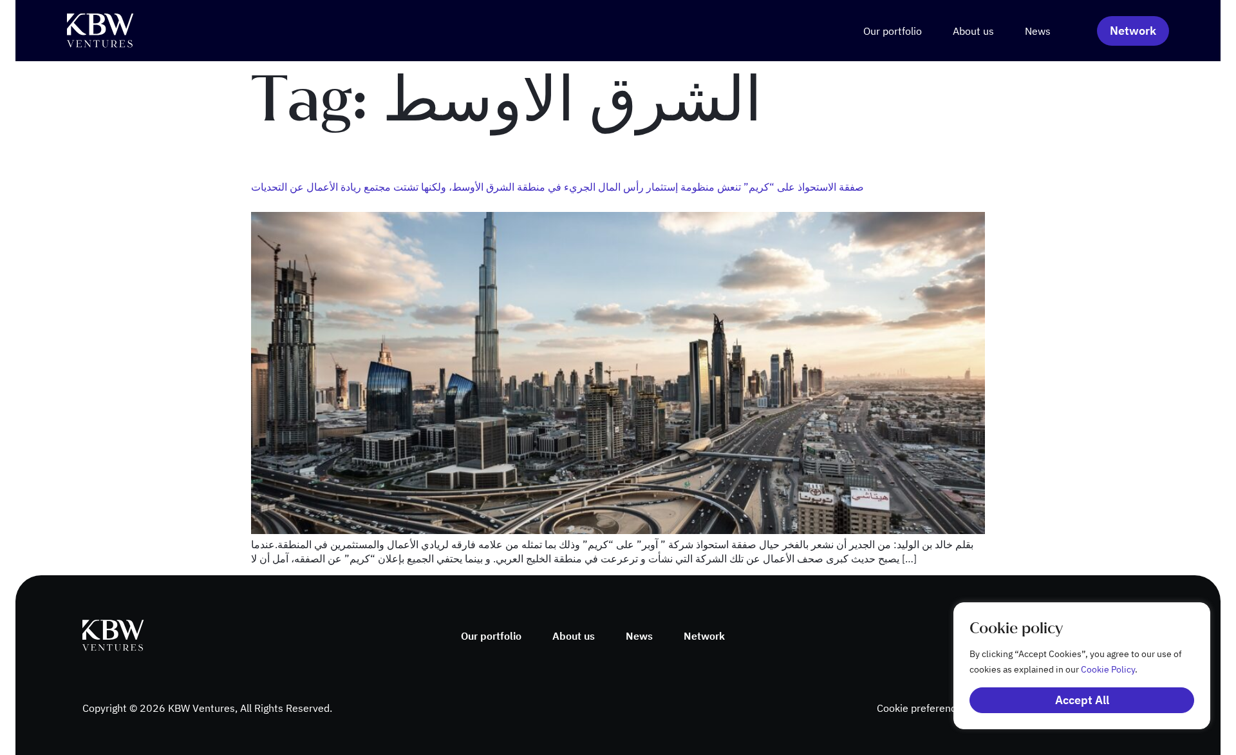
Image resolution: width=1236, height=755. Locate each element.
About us (973, 30)
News (1038, 30)
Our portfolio (892, 30)
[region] (1068, 665)
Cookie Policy (1108, 669)
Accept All (1082, 700)
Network (704, 635)
